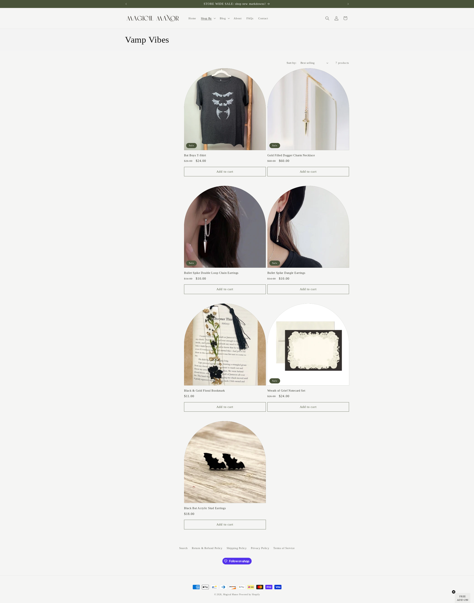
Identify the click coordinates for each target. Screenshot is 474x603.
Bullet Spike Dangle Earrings (286, 272)
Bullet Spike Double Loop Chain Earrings (211, 272)
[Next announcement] (348, 4)
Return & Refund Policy (207, 548)
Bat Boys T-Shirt (195, 155)
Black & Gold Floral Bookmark (204, 390)
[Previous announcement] (126, 4)
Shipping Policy (237, 548)
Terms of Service (284, 548)
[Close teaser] (453, 592)
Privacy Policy (260, 548)
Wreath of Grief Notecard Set (286, 390)
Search (183, 548)
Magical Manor (230, 594)
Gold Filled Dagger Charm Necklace (291, 155)
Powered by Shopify (249, 594)
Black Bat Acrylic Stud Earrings (205, 508)
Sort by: (291, 62)
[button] (207, 18)
